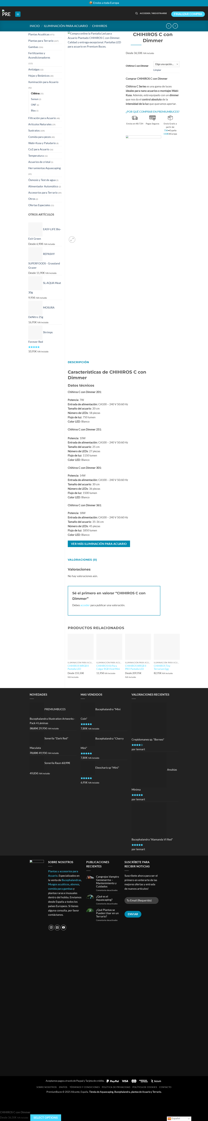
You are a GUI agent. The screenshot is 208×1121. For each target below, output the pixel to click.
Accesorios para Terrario (43, 192)
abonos (74, 884)
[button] (18, 14)
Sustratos (34, 130)
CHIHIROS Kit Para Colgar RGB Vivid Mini (108, 667)
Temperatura (36, 155)
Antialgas (33, 69)
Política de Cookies (144, 1087)
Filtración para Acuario (42, 118)
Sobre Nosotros (47, 1087)
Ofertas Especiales (39, 205)
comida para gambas (60, 888)
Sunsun (34, 99)
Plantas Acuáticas (38, 34)
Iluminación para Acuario (66, 26)
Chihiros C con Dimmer (137, 65)
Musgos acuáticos (58, 884)
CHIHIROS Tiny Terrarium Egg (162, 667)
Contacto (165, 1087)
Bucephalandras (71, 880)
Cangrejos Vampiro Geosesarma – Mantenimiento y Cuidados (107, 881)
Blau (33, 110)
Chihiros (99, 26)
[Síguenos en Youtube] (63, 927)
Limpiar (157, 69)
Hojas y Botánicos (39, 75)
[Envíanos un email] (57, 927)
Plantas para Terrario (40, 40)
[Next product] (168, 26)
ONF (33, 104)
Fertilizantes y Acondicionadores (39, 55)
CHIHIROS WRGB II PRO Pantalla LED (135, 667)
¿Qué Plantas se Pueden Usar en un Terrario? (107, 913)
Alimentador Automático (43, 186)
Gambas (33, 46)
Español (175, 1118)
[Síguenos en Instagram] (51, 927)
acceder (85, 605)
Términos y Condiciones (85, 1087)
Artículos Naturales (40, 124)
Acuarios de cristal (39, 161)
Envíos (63, 1087)
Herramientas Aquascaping (44, 168)
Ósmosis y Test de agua (42, 180)
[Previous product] (175, 26)
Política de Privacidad (116, 1087)
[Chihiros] (143, 241)
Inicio (35, 26)
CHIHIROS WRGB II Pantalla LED (78, 667)
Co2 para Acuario (38, 149)
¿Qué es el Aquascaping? (104, 898)
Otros (31, 198)
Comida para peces (39, 136)
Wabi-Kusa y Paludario (42, 143)
